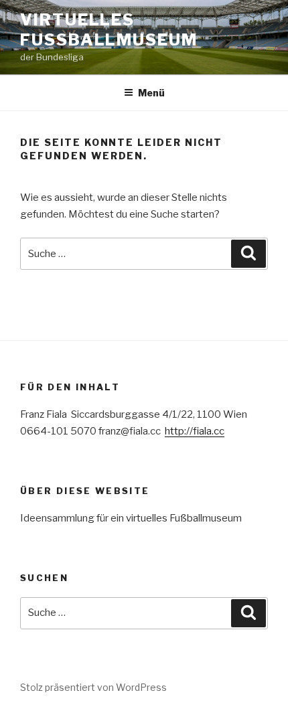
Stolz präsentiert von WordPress (93, 687)
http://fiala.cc (194, 431)
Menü (151, 92)
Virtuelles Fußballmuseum (109, 30)
